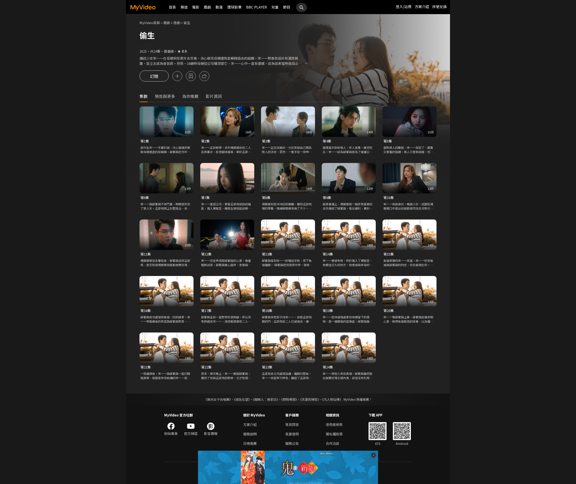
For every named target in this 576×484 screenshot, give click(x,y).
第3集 (266, 141)
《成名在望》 (242, 399)
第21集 (145, 367)
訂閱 (154, 76)
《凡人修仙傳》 (332, 399)
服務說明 (250, 434)
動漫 (219, 7)
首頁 (172, 7)
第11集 (145, 254)
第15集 (388, 254)
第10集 (388, 197)
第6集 (144, 197)
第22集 (206, 367)
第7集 (205, 197)
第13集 (267, 254)
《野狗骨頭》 (289, 399)
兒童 (275, 7)
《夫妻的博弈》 (309, 399)
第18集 (267, 310)
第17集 (206, 310)
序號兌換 (439, 6)
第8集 (266, 197)
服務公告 (292, 443)
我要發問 (292, 434)
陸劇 (176, 22)
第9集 (327, 197)
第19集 (328, 310)
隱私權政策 (334, 434)
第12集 (206, 254)
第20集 (388, 310)
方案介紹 (422, 6)
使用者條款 (334, 424)
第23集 (267, 367)
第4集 (327, 141)
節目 (286, 7)
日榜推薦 (250, 443)
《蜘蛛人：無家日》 (265, 399)
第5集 (387, 141)
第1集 (144, 141)
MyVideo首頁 (150, 22)
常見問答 (292, 424)
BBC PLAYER (256, 7)
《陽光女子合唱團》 (217, 399)
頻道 (184, 7)
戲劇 (207, 7)
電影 (195, 7)
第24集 (328, 367)
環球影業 (234, 7)
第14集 (328, 254)
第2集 (205, 141)
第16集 (145, 310)
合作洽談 (332, 443)
